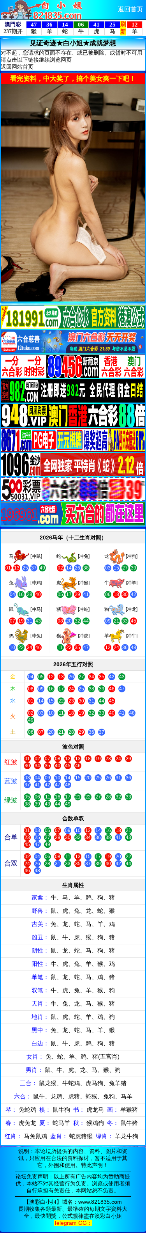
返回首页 (130, 9)
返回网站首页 (17, 67)
